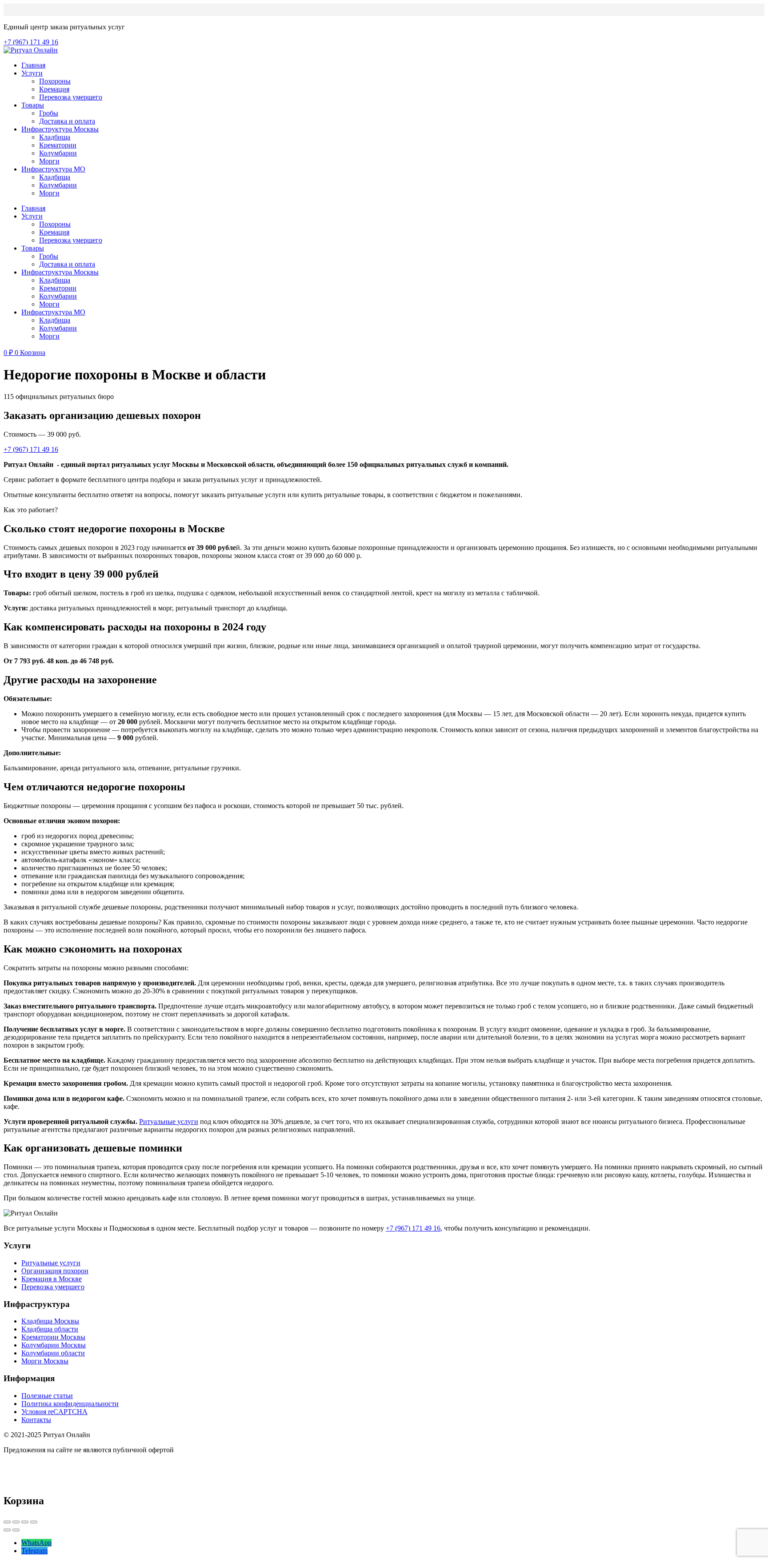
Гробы (48, 113)
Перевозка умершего (70, 97)
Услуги (32, 73)
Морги (49, 161)
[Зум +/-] (33, 1522)
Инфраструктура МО (53, 169)
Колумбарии (58, 153)
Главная (33, 65)
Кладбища (54, 137)
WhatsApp (36, 1542)
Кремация (54, 89)
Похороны (55, 81)
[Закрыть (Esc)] (7, 1522)
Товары (32, 105)
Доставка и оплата (67, 121)
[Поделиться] (16, 1522)
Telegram (34, 1550)
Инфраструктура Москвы (60, 129)
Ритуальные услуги (168, 1121)
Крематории (57, 145)
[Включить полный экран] (24, 1522)
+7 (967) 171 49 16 (413, 1228)
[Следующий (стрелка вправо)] (16, 1530)
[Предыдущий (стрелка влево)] (7, 1530)
